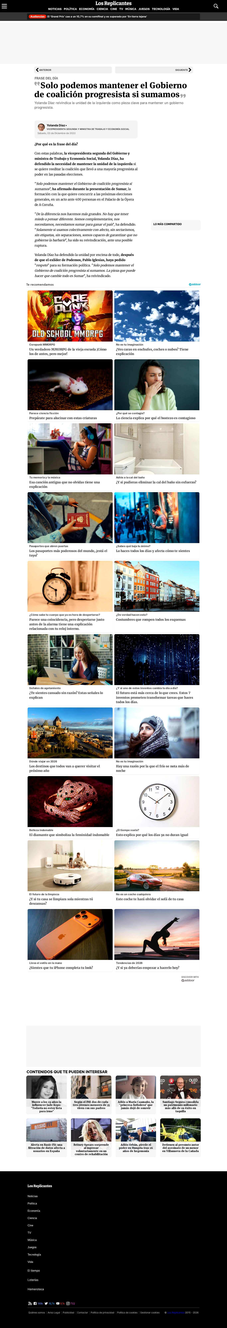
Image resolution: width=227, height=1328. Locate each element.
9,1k (62, 1303)
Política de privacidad (102, 1312)
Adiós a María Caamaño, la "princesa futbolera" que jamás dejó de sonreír (136, 1105)
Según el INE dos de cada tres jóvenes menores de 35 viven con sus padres (91, 1105)
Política (70, 9)
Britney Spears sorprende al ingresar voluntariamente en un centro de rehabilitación (91, 1149)
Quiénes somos (36, 1312)
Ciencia (102, 9)
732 (72, 1303)
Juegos (144, 9)
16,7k (51, 1303)
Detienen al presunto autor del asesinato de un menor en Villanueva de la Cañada (180, 1148)
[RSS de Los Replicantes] (30, 1303)
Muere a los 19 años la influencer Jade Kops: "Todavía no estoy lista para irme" (46, 1106)
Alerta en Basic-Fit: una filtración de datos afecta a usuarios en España (46, 1148)
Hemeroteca (36, 1289)
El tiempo (34, 1270)
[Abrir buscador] (216, 6)
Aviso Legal (54, 1312)
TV (121, 9)
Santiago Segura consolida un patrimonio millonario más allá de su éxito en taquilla (181, 1106)
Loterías (33, 1280)
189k (40, 1303)
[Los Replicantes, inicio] (114, 3)
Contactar (82, 1312)
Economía (86, 9)
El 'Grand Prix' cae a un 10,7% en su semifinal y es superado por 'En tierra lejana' (88, 16)
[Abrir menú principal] (4, 6)
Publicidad (68, 1312)
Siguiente (181, 70)
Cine (113, 9)
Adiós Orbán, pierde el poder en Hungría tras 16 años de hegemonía (136, 1148)
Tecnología (161, 9)
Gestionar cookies (150, 1312)
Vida (175, 9)
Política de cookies (127, 1312)
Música (130, 9)
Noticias (54, 9)
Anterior (45, 70)
